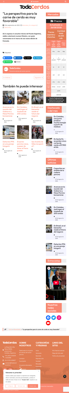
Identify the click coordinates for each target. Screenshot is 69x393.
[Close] (39, 371)
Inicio (10, 329)
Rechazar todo (21, 386)
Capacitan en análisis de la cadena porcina (59, 171)
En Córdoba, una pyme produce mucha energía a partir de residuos (60, 121)
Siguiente (38, 77)
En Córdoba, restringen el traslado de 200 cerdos (22, 110)
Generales (25, 25)
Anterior (7, 77)
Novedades (17, 329)
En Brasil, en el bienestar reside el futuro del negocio (37, 111)
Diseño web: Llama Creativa (10, 390)
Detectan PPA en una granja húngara (8, 144)
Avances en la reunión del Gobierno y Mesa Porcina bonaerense (8, 111)
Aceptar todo (33, 386)
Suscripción (36, 1)
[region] (21, 380)
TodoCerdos (7, 27)
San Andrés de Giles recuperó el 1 (37, 144)
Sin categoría (32, 25)
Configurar (10, 386)
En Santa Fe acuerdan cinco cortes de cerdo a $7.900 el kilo (60, 143)
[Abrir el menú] (4, 2)
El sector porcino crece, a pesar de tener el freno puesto (23, 146)
